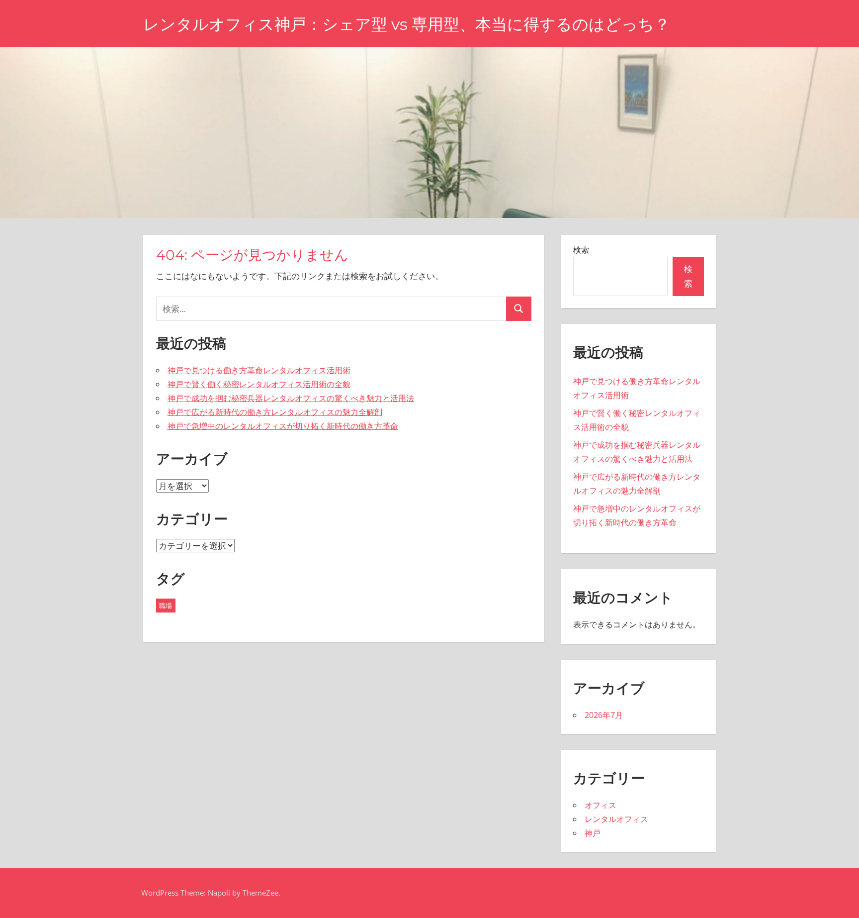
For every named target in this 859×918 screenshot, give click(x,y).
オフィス (600, 805)
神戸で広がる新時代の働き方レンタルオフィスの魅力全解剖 (275, 412)
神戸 (593, 832)
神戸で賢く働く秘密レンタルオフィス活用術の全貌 (259, 384)
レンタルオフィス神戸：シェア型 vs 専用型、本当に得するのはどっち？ (406, 24)
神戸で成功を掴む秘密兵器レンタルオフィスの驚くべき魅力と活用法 (291, 398)
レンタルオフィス (616, 819)
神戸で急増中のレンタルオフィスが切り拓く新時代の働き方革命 (283, 425)
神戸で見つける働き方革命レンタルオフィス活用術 (259, 370)
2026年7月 (604, 715)
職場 (165, 605)
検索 (581, 249)
